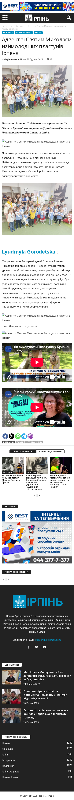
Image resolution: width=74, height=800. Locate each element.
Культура (8, 33)
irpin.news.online (15, 59)
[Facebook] (30, 647)
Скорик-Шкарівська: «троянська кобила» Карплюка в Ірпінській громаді (46, 713)
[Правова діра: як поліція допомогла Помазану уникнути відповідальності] (11, 696)
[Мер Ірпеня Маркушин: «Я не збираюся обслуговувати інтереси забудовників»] (11, 677)
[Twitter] (37, 647)
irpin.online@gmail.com (48, 639)
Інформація (8, 760)
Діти (53, 472)
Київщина (7, 749)
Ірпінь (5, 754)
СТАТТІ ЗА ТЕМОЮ (23, 451)
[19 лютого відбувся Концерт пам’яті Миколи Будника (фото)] (13, 465)
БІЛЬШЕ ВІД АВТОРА (50, 451)
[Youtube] (44, 647)
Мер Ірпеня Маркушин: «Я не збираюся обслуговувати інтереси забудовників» (47, 675)
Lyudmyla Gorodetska (28, 251)
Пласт (20, 442)
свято (38, 33)
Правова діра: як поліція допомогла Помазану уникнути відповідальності (45, 694)
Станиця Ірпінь (34, 442)
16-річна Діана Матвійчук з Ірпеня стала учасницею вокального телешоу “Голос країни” (60, 481)
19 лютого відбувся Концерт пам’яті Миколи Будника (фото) (12, 479)
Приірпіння (8, 766)
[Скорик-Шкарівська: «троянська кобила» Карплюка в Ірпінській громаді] (11, 715)
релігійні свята (23, 33)
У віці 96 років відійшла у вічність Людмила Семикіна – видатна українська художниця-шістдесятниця (36, 482)
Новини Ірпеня (10, 777)
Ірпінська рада (10, 771)
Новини (6, 743)
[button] (68, 18)
